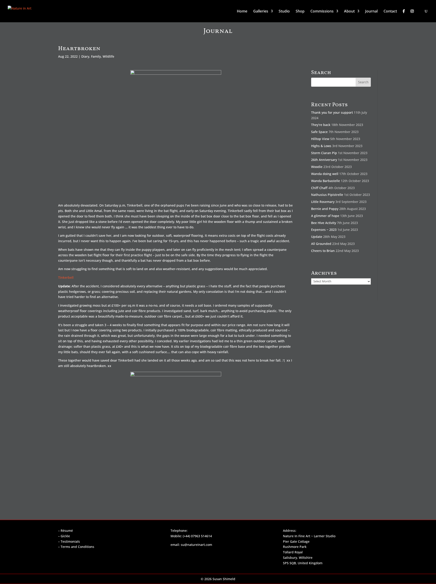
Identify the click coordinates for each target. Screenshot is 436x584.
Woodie (316, 167)
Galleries (260, 12)
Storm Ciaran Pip (324, 153)
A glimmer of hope (325, 216)
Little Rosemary (322, 202)
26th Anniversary (324, 160)
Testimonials (70, 541)
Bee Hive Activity (323, 223)
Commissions (322, 12)
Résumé (67, 530)
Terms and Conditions (77, 547)
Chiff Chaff (319, 188)
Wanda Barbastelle (325, 181)
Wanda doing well (324, 174)
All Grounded (321, 243)
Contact (390, 12)
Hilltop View (320, 139)
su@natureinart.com (196, 544)
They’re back (320, 125)
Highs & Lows (321, 146)
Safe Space (319, 132)
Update (316, 236)
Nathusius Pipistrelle (327, 194)
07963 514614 (201, 536)
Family (96, 56)
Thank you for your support (332, 112)
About (349, 12)
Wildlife (108, 56)
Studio (284, 12)
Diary (85, 56)
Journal (371, 12)
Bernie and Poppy (324, 209)
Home (242, 12)
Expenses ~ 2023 (324, 229)
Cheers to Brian (323, 251)
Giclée (65, 536)
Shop (300, 12)
